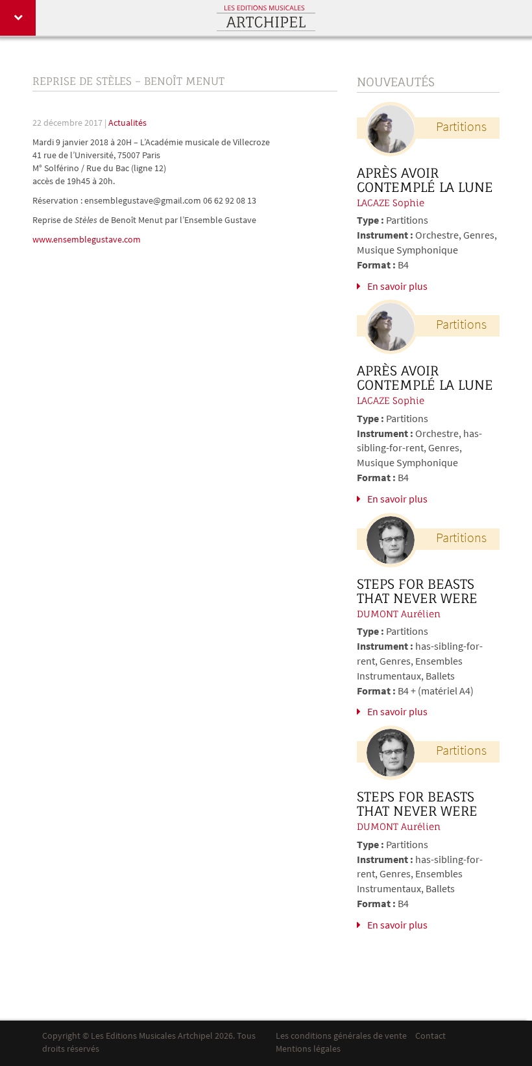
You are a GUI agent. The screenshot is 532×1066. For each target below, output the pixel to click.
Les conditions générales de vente (341, 1036)
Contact (430, 1036)
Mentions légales (308, 1049)
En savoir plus (397, 287)
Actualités (127, 123)
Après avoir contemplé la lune (425, 180)
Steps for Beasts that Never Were (417, 591)
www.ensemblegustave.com (86, 240)
